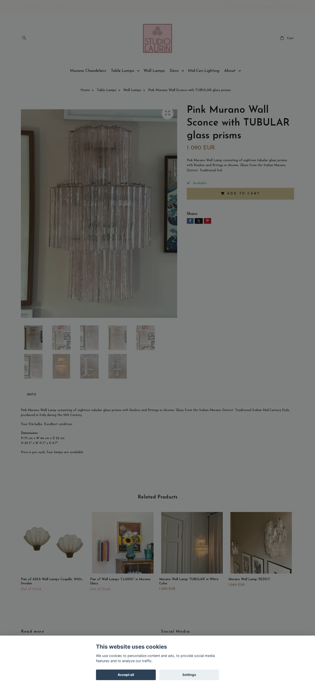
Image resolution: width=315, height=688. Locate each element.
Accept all (126, 675)
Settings (189, 675)
